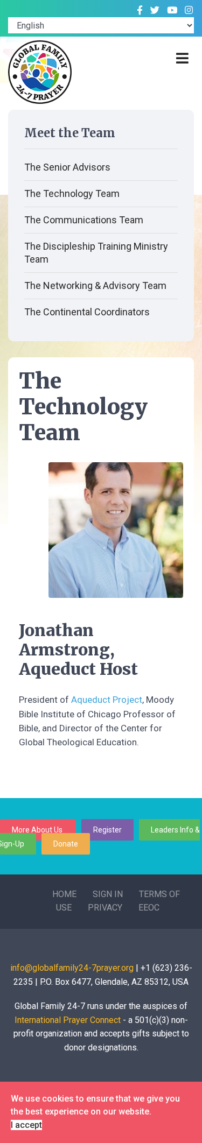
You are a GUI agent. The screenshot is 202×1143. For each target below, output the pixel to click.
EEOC (148, 907)
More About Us (38, 830)
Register (107, 830)
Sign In (108, 894)
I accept (26, 1125)
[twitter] (154, 10)
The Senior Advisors (67, 167)
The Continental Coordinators (87, 312)
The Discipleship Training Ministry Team (96, 253)
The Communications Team (83, 219)
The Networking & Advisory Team (95, 285)
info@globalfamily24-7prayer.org (72, 968)
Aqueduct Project (106, 699)
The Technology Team (72, 193)
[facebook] (140, 10)
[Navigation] (182, 59)
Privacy (105, 907)
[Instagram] (189, 10)
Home (64, 894)
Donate (65, 843)
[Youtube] (172, 10)
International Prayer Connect (68, 1020)
